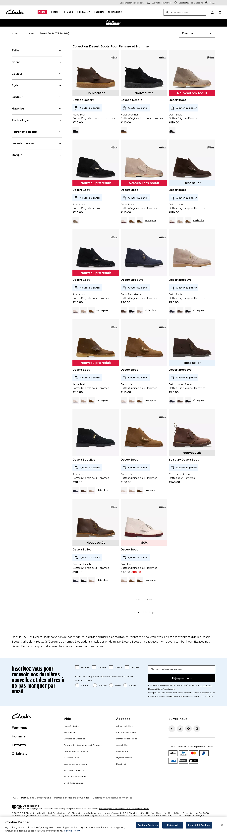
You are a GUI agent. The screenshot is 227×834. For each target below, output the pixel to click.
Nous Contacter (71, 726)
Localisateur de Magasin (75, 764)
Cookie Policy (72, 830)
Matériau (18, 108)
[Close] (221, 825)
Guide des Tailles (71, 757)
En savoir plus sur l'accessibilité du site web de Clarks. (124, 808)
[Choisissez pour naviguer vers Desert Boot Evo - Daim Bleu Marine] (172, 310)
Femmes (68, 12)
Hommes (55, 12)
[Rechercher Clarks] (185, 12)
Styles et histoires (124, 757)
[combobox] (197, 33)
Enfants (99, 12)
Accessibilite (121, 745)
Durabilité (121, 764)
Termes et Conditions (74, 770)
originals (29, 33)
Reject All (172, 825)
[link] (114, 57)
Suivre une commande (75, 776)
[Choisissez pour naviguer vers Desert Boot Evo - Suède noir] (132, 310)
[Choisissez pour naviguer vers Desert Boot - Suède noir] (172, 130)
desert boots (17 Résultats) (54, 33)
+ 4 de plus (150, 220)
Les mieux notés (23, 143)
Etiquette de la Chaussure (76, 751)
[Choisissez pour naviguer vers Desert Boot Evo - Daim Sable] (140, 310)
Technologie (20, 120)
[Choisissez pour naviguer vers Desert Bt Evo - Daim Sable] (91, 580)
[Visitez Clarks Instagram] (180, 728)
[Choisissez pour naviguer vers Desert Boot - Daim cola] (132, 220)
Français (103, 685)
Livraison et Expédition (75, 738)
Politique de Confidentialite (36, 797)
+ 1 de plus (150, 310)
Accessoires (115, 12)
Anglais (132, 685)
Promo (42, 12)
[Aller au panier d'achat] (220, 12)
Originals (134, 667)
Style (15, 85)
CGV (15, 797)
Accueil (15, 33)
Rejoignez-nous (182, 678)
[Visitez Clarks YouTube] (196, 728)
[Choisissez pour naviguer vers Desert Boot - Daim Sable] (75, 220)
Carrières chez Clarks (126, 732)
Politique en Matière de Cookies (71, 797)
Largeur (17, 97)
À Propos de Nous (124, 726)
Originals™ (83, 12)
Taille (15, 50)
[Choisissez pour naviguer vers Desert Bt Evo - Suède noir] (83, 580)
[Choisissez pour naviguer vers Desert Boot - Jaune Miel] (140, 220)
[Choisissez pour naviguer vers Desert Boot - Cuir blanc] (124, 220)
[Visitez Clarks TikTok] (188, 728)
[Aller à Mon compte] (212, 12)
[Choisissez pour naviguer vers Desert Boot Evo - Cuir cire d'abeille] (124, 310)
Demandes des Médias (126, 738)
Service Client (70, 732)
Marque (17, 155)
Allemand (85, 685)
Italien (118, 685)
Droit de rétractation (74, 783)
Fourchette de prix (24, 131)
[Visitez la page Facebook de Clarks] (172, 728)
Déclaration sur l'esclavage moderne (112, 797)
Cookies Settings (147, 825)
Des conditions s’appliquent (161, 689)
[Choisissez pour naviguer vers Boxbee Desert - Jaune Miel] (124, 130)
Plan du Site (122, 751)
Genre (16, 62)
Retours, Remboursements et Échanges (83, 745)
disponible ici (206, 685)
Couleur (17, 73)
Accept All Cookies (199, 825)
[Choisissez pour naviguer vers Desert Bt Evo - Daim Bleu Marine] (75, 580)
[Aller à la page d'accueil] (15, 12)
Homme (19, 736)
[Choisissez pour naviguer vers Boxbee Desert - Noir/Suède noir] (75, 130)
